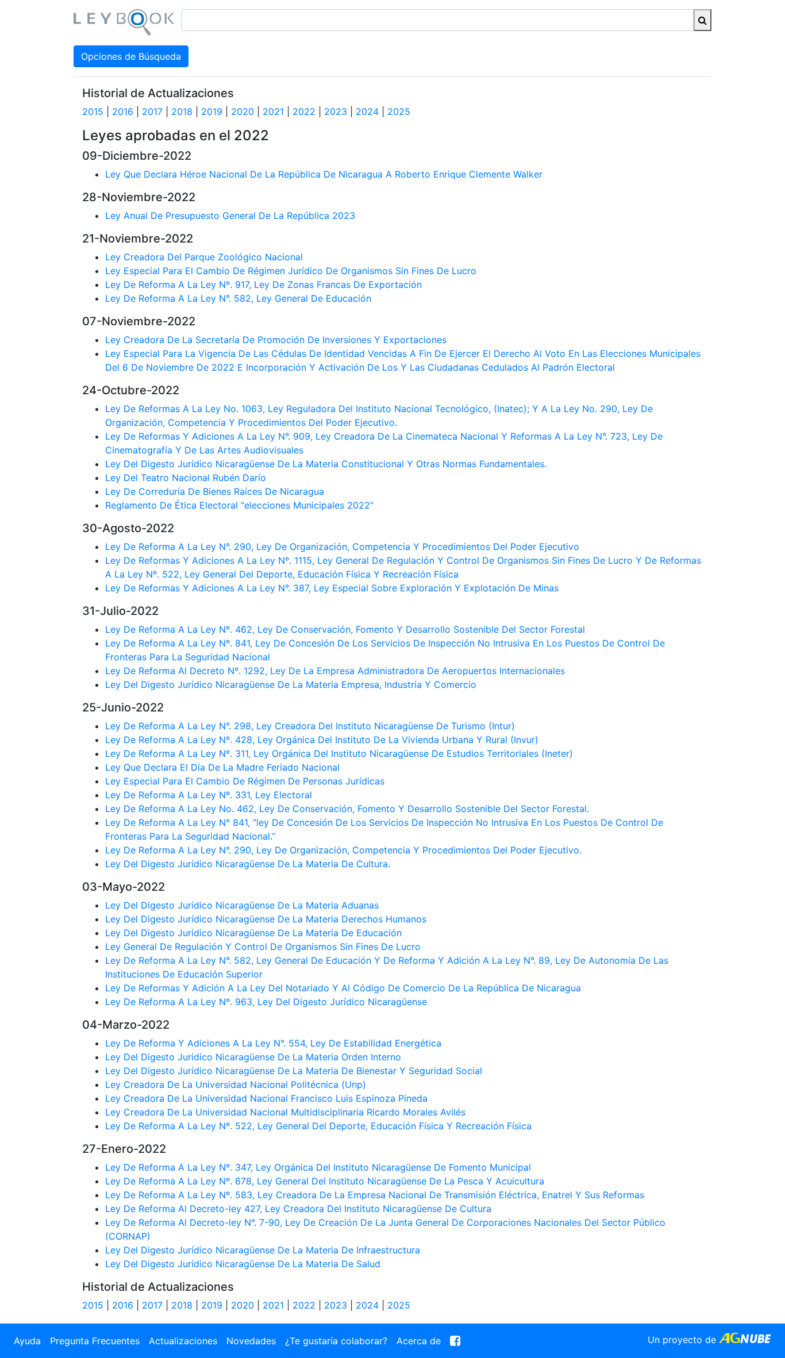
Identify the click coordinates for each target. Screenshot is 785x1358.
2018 (182, 111)
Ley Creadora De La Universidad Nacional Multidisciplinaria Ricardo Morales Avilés (285, 1112)
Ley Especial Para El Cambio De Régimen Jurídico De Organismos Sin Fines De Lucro (290, 270)
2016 (122, 111)
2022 (304, 111)
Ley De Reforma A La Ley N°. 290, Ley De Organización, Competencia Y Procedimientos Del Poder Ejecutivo (342, 546)
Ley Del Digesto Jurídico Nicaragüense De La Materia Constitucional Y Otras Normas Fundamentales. (326, 464)
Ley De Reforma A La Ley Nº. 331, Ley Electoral (208, 795)
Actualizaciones (183, 1341)
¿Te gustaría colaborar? (336, 1341)
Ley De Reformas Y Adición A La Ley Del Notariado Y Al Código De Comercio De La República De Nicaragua (343, 988)
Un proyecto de (683, 1339)
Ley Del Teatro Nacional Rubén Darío (185, 477)
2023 (335, 111)
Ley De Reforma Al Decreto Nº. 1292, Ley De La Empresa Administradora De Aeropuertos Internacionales (335, 670)
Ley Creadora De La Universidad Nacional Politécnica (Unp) (235, 1084)
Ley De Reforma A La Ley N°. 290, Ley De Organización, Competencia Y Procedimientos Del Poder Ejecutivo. (343, 850)
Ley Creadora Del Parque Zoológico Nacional (204, 257)
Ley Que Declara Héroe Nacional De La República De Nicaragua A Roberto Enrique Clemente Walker (323, 174)
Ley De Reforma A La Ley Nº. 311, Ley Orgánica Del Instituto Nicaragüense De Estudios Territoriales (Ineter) (339, 753)
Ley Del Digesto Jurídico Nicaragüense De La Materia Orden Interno (253, 1057)
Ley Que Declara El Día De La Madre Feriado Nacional (222, 767)
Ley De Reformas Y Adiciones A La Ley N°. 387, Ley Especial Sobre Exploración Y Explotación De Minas (332, 588)
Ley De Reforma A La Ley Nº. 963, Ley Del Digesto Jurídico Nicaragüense (266, 1001)
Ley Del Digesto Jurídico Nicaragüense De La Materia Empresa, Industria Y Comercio (290, 684)
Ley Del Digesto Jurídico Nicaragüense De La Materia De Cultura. (247, 864)
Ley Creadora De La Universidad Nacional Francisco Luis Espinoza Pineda (266, 1098)
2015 (92, 111)
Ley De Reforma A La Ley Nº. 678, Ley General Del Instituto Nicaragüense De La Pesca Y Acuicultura (324, 1181)
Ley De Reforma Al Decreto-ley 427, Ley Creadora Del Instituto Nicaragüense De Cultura (298, 1208)
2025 (398, 111)
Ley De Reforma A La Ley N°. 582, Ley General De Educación (238, 298)
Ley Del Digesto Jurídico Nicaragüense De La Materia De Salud (242, 1263)
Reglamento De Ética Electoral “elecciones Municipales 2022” (239, 505)
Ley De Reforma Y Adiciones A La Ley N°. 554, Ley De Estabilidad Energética (273, 1043)
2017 (152, 111)
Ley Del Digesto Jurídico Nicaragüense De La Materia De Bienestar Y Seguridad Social (293, 1070)
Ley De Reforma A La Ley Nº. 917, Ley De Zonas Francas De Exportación (263, 284)
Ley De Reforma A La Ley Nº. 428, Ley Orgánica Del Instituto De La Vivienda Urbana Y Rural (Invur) (321, 739)
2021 (273, 111)
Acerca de (419, 1341)
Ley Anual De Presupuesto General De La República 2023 (230, 215)
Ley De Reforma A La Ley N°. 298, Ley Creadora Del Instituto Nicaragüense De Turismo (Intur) (310, 726)
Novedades (251, 1341)
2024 (367, 111)
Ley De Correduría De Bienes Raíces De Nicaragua (214, 491)
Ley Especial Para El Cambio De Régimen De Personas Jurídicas (244, 781)
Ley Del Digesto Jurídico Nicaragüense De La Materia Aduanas (242, 905)
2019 (211, 111)
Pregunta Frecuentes (95, 1341)
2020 (242, 111)
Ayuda (27, 1341)
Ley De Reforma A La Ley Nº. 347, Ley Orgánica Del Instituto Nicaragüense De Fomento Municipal (318, 1167)
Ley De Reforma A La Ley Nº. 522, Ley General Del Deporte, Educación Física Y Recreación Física (318, 1126)
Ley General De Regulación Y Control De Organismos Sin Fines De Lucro (263, 946)
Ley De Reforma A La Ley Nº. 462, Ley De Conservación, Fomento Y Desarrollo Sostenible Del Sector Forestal (345, 629)
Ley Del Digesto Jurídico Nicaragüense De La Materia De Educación (253, 932)
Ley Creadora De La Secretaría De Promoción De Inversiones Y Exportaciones (276, 339)
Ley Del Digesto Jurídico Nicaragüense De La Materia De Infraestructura (262, 1250)
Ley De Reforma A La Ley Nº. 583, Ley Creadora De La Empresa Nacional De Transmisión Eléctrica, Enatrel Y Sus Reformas (374, 1195)
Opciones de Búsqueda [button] (131, 56)
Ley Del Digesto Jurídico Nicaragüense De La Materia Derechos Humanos (265, 919)
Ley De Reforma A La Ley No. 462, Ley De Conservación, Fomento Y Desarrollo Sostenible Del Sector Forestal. (347, 808)
